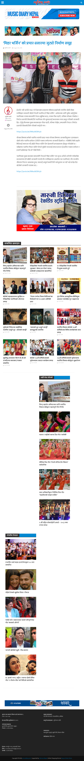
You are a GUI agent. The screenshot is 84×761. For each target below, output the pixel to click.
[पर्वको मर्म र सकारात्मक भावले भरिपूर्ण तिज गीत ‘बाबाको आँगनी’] (20, 607)
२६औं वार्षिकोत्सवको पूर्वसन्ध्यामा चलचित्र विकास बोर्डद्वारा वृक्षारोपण (68, 359)
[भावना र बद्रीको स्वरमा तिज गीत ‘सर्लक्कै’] (54, 422)
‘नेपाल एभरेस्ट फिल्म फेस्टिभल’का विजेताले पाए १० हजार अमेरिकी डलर (41, 299)
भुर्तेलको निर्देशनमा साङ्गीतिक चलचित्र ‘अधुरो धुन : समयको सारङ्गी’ (15, 328)
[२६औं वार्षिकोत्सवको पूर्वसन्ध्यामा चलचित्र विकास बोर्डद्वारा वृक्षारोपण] (69, 347)
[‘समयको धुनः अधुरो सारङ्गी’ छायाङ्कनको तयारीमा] (42, 316)
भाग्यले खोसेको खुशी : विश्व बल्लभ (16, 650)
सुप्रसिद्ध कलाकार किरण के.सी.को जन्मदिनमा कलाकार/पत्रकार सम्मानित (14, 360)
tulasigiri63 (9, 120)
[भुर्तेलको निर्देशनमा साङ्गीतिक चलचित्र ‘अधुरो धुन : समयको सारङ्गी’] (15, 316)
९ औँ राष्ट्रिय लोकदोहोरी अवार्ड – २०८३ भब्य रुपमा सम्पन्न (53, 523)
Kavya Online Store (66, 758)
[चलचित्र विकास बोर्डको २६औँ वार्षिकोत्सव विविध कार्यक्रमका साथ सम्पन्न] (69, 316)
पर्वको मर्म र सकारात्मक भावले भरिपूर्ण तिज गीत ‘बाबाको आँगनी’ (19, 621)
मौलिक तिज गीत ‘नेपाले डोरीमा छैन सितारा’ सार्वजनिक (53, 463)
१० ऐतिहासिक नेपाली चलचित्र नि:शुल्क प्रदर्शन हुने (67, 267)
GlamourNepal (43, 758)
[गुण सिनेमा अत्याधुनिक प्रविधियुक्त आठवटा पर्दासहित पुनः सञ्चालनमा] (69, 285)
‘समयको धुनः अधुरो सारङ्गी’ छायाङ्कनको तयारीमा (39, 328)
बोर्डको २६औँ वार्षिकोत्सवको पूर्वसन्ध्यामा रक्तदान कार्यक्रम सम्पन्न (41, 359)
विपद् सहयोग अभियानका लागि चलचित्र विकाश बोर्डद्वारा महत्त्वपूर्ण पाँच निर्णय (14, 268)
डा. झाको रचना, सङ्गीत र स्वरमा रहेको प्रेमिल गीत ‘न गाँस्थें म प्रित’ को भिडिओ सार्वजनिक (19, 679)
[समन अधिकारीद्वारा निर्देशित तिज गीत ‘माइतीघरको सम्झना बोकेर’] (54, 479)
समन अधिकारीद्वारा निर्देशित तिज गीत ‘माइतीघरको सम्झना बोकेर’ (51, 493)
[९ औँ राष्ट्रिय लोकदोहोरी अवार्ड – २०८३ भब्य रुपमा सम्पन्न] (54, 509)
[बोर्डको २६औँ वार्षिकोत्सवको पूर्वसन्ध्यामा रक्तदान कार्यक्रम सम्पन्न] (42, 347)
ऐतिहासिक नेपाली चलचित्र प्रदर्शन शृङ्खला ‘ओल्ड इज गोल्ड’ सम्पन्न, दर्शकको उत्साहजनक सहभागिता (41, 268)
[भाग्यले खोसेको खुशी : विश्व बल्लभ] (20, 637)
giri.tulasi (9, 118)
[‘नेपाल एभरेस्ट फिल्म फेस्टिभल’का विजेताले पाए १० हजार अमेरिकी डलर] (42, 285)
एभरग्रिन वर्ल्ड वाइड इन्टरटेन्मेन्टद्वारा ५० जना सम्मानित (19, 563)
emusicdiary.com (26, 758)
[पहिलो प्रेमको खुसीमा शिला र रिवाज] (20, 579)
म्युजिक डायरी (8, 48)
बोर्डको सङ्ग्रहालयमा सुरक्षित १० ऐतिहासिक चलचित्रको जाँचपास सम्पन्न (13, 299)
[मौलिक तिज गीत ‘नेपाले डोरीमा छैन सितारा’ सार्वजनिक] (54, 449)
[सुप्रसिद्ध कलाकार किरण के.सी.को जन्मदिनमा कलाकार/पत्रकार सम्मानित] (15, 347)
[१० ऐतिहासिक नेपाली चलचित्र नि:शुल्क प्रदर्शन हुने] (69, 255)
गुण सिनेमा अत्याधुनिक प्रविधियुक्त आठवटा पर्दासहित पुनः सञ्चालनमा (68, 297)
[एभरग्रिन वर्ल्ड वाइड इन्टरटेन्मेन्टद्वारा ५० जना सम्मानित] (20, 549)
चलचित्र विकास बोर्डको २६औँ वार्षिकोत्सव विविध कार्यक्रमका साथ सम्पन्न (69, 330)
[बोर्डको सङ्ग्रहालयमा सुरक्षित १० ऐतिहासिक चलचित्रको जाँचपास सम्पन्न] (15, 285)
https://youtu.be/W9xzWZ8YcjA (29, 131)
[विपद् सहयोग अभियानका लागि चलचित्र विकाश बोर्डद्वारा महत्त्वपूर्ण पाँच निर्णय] (15, 255)
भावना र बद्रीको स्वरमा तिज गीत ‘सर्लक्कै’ (53, 434)
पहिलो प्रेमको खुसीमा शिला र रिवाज (17, 592)
